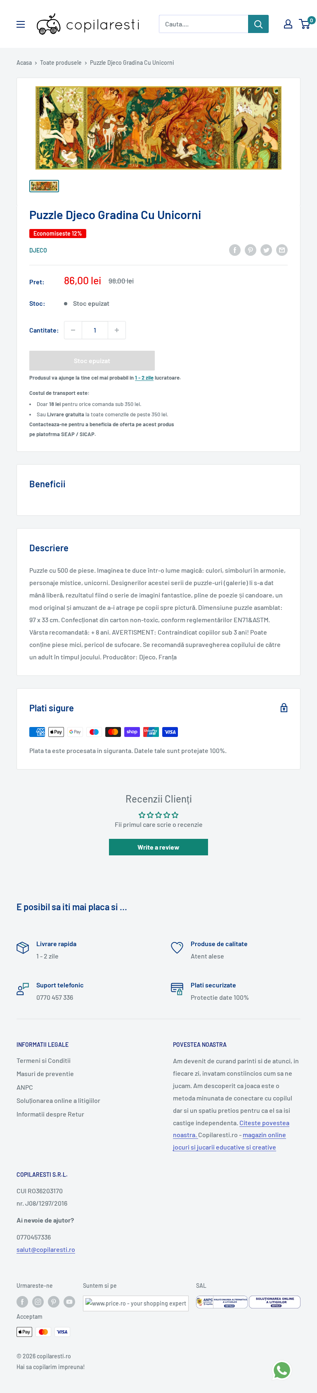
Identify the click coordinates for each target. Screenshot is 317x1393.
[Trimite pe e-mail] (282, 249)
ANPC (25, 1087)
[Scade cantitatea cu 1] (73, 330)
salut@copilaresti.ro (46, 1249)
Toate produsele (61, 62)
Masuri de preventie (45, 1073)
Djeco (38, 250)
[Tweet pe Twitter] (266, 249)
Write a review (158, 847)
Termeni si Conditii (44, 1060)
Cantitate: (44, 330)
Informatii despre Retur (50, 1114)
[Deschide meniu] (21, 24)
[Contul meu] (288, 23)
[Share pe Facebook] (235, 249)
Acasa (24, 62)
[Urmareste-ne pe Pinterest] (53, 1301)
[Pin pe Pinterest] (250, 249)
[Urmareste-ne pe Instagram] (38, 1301)
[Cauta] (258, 24)
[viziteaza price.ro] (136, 1300)
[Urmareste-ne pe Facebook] (22, 1301)
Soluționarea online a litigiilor (58, 1100)
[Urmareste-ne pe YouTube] (69, 1301)
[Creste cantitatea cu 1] (116, 330)
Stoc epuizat (92, 360)
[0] (305, 24)
